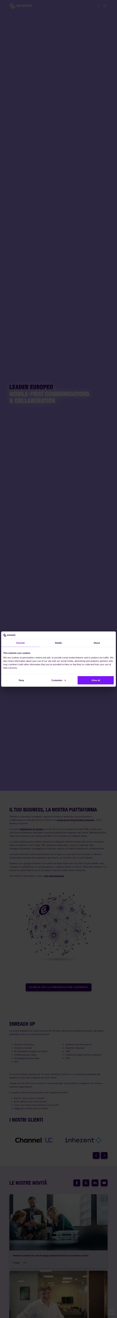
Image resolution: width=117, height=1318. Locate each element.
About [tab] (97, 643)
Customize (57, 680)
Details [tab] (58, 643)
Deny (21, 680)
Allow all (95, 680)
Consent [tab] (20, 643)
